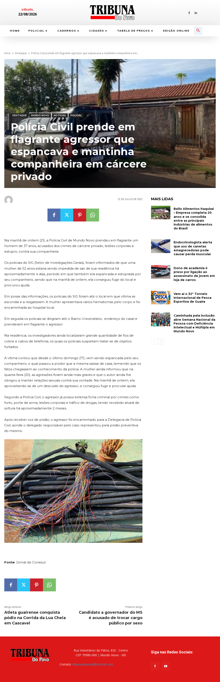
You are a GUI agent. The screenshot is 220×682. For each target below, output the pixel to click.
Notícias (60, 115)
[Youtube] (165, 666)
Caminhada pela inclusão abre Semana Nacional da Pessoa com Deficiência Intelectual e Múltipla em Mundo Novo (194, 323)
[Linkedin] (196, 12)
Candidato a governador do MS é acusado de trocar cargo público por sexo (110, 618)
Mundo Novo (40, 115)
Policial (76, 115)
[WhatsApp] (92, 215)
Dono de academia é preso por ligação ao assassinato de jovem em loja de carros (194, 274)
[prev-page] (153, 341)
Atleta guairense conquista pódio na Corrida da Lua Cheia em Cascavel (35, 618)
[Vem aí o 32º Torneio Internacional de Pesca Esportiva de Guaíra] (160, 297)
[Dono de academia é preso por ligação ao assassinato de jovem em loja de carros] (160, 272)
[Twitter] (66, 215)
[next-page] (160, 341)
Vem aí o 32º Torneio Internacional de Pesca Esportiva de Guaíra (192, 298)
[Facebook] (189, 12)
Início (7, 53)
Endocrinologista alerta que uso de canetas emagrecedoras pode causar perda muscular (193, 248)
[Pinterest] (79, 215)
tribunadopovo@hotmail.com (92, 664)
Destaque (21, 53)
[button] (198, 30)
